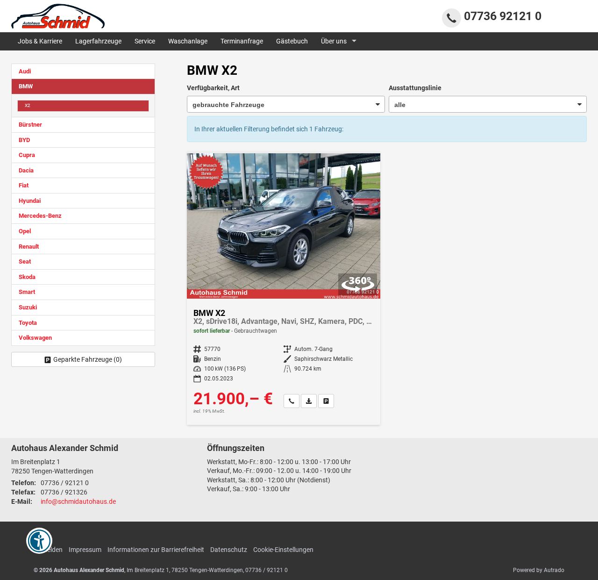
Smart (27, 291)
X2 (27, 105)
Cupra (27, 154)
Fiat (23, 185)
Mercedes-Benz (40, 215)
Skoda (27, 276)
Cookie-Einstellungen (283, 549)
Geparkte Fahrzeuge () (87, 359)
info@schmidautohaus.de (78, 501)
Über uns (334, 41)
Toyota (28, 322)
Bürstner (30, 124)
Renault (29, 246)
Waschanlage (187, 41)
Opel (25, 231)
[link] (291, 401)
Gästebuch (292, 41)
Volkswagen (35, 337)
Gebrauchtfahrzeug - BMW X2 (283, 289)
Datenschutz (228, 549)
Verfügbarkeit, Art (213, 88)
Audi (25, 71)
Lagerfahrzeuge (98, 41)
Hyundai (30, 200)
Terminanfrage (242, 41)
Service (145, 41)
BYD (24, 139)
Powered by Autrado (538, 570)
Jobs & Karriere (40, 41)
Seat (25, 261)
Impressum (85, 549)
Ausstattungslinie (415, 88)
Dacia (26, 170)
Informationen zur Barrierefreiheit (155, 549)
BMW (26, 86)
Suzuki (28, 307)
